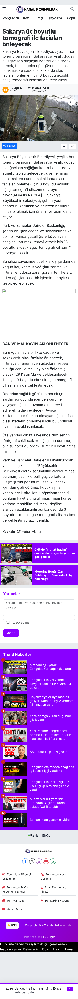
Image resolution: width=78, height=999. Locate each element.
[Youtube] (46, 861)
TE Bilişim (49, 937)
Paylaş (11, 145)
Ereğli (40, 18)
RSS (14, 925)
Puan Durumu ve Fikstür (53, 889)
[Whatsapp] (53, 861)
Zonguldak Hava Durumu (53, 876)
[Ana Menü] (4, 9)
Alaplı (70, 18)
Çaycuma (55, 18)
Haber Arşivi (15, 909)
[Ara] (72, 9)
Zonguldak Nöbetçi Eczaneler (16, 876)
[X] (32, 861)
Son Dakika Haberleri (57, 900)
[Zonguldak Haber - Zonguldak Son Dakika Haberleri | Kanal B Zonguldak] (37, 8)
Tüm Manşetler (16, 900)
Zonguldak (11, 18)
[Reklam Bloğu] (39, 835)
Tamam (70, 949)
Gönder (11, 633)
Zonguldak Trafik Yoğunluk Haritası (15, 889)
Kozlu (27, 18)
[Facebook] (25, 861)
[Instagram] (39, 861)
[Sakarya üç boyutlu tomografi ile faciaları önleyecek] (39, 118)
